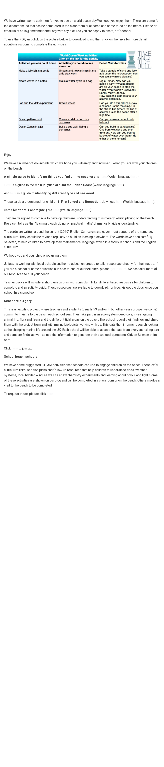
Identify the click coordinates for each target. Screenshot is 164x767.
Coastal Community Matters (71, 8)
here (103, 177)
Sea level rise (149, 8)
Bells (44, 6)
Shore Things (100, 8)
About (27, 6)
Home (12, 6)
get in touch (118, 269)
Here (7, 185)
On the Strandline (125, 8)
